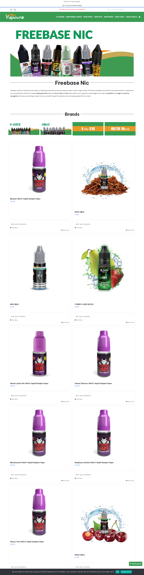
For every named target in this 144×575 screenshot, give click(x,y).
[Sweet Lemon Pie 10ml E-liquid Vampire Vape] (40, 354)
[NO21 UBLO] (104, 176)
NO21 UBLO (79, 212)
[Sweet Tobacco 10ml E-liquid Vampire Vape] (104, 354)
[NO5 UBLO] (40, 268)
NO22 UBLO (80, 555)
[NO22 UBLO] (104, 519)
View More (15, 227)
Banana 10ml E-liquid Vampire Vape (25, 199)
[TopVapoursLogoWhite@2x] (14, 14)
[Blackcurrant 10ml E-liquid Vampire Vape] (40, 433)
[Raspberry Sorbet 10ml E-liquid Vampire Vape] (104, 433)
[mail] (11, 9)
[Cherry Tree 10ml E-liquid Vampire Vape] (40, 512)
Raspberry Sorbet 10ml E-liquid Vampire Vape (94, 462)
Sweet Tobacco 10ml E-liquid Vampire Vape (93, 383)
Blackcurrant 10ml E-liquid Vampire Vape (27, 462)
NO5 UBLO (14, 304)
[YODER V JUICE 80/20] (104, 268)
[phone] (15, 9)
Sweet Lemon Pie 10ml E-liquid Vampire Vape (29, 383)
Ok (117, 572)
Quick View (66, 230)
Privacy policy (126, 572)
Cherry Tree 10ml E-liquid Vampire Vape (27, 542)
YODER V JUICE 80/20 (84, 304)
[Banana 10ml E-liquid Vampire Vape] (40, 169)
